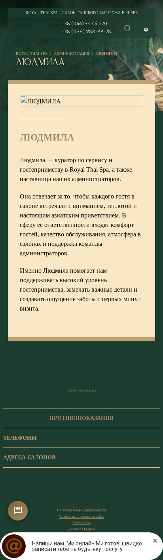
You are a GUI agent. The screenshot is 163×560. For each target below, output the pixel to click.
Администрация (71, 53)
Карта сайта (81, 523)
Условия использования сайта (81, 517)
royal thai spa (31, 53)
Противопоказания (81, 418)
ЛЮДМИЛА (107, 53)
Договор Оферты (81, 529)
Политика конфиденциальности (81, 510)
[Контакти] (18, 511)
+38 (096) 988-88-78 (86, 32)
